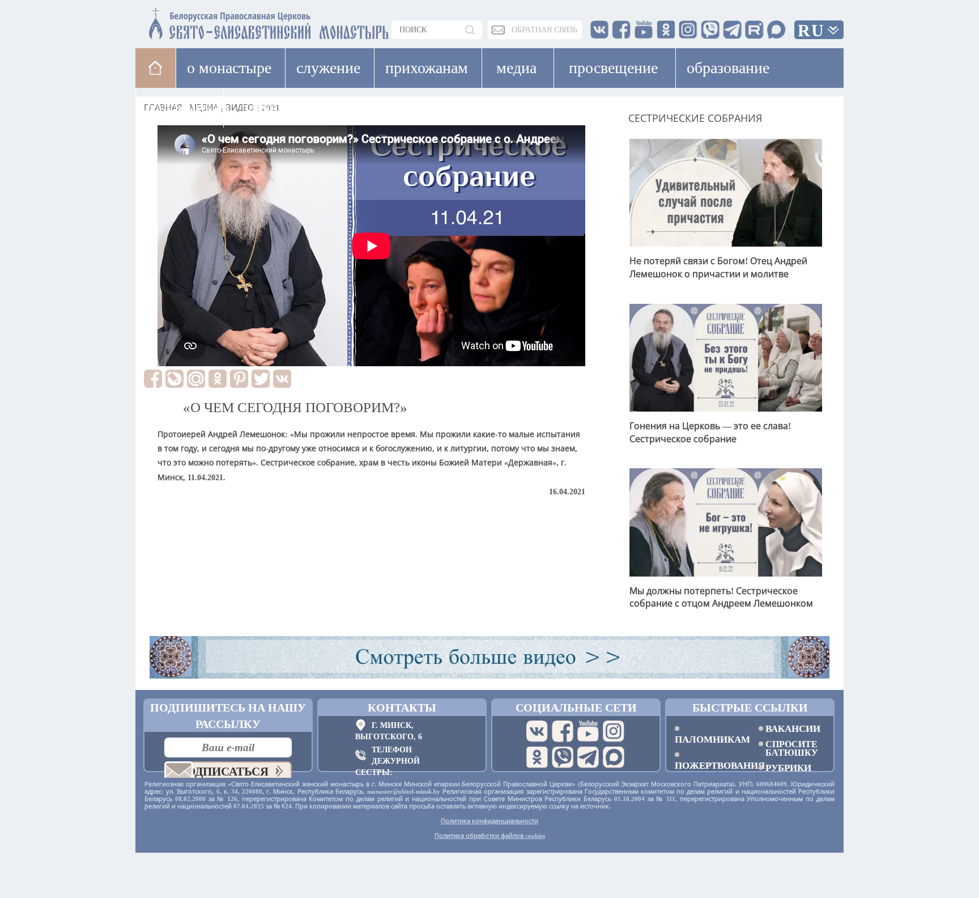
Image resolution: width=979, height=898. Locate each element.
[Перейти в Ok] (537, 757)
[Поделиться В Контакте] (282, 379)
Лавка (259, 107)
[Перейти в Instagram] (613, 731)
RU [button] (811, 30)
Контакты (402, 707)
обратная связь (544, 30)
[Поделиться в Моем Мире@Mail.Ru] (196, 379)
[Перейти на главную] (201, 21)
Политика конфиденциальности (489, 820)
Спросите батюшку (791, 748)
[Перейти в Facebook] (562, 731)
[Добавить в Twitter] (261, 379)
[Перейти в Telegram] (588, 757)
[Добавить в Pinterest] (239, 379)
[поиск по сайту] (470, 29)
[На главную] (155, 68)
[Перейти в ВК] (537, 731)
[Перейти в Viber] (562, 757)
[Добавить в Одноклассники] (217, 379)
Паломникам (708, 739)
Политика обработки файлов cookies (490, 835)
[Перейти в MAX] (613, 757)
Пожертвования (708, 765)
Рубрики (788, 768)
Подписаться (223, 771)
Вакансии (792, 729)
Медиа (516, 68)
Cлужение (328, 68)
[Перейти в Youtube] (588, 731)
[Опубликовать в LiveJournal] (174, 379)
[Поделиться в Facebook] (153, 379)
